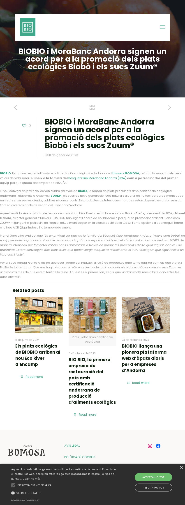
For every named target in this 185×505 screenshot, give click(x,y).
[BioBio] (27, 27)
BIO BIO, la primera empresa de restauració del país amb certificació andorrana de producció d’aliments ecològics (92, 381)
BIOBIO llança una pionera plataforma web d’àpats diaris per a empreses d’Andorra (144, 358)
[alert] (92, 484)
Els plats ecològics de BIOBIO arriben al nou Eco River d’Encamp (37, 355)
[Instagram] (150, 446)
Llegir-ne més (32, 478)
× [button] (181, 467)
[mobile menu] (162, 27)
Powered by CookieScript (25, 500)
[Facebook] (158, 446)
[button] (64, 493)
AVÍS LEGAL (72, 445)
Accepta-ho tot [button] (153, 477)
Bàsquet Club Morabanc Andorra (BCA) (97, 178)
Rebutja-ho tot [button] (153, 487)
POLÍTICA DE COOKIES (79, 457)
